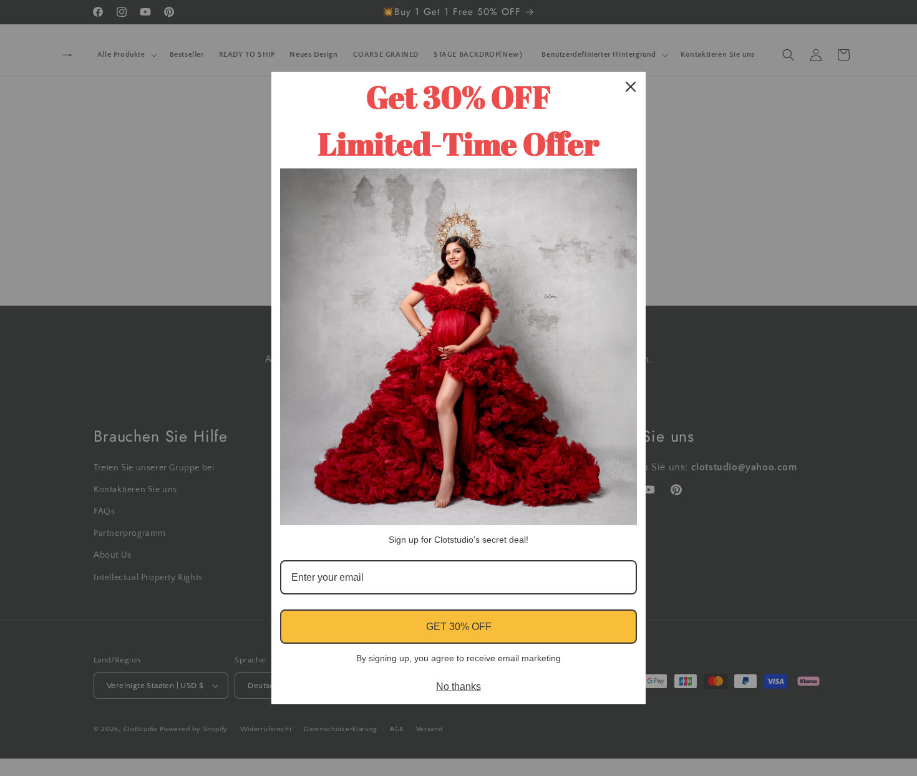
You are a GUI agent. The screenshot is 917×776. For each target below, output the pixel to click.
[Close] (631, 87)
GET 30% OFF (459, 626)
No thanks (458, 686)
